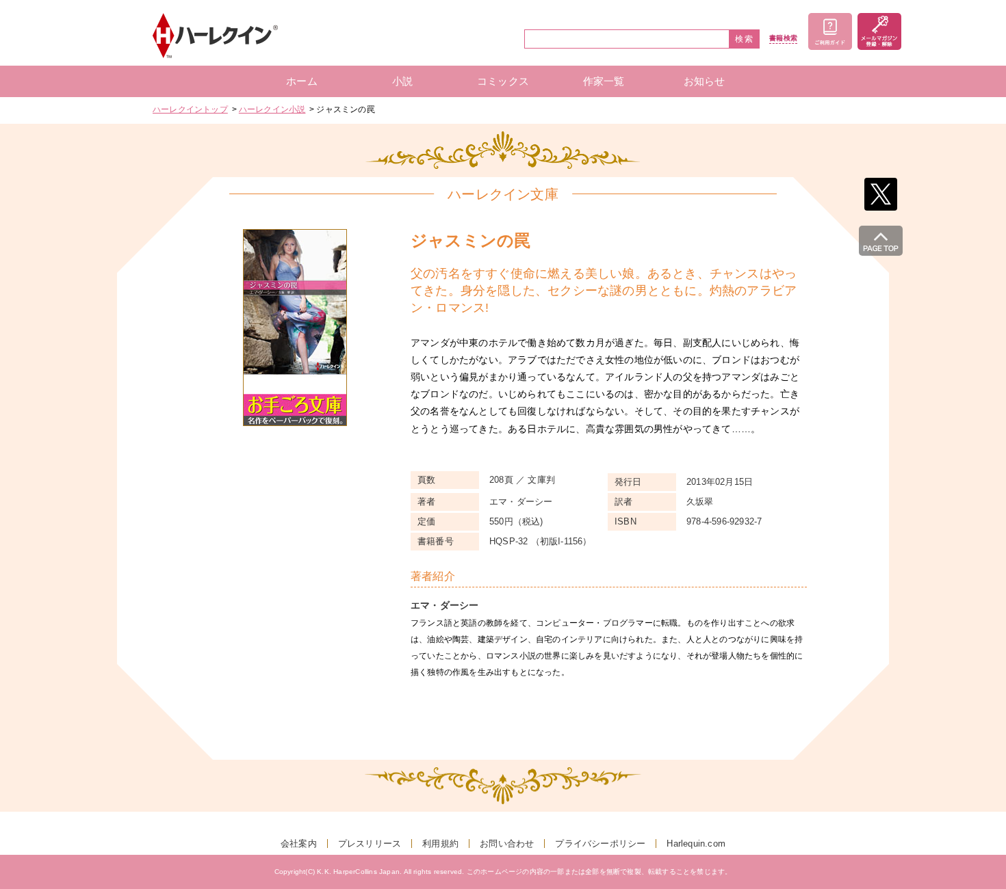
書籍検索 (783, 38)
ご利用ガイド (830, 31)
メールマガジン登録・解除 (879, 31)
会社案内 (299, 843)
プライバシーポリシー (600, 843)
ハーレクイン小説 (272, 109)
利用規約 (440, 843)
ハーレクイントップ (190, 109)
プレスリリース (369, 843)
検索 (744, 39)
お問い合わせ (507, 843)
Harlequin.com (696, 843)
